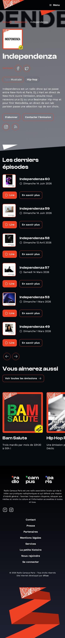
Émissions (21, 22)
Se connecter (30, 561)
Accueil (7, 22)
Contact (31, 519)
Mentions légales (30, 537)
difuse (46, 575)
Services (30, 543)
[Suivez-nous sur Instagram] (11, 510)
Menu (56, 5)
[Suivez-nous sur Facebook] (5, 510)
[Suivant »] (15, 356)
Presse (31, 525)
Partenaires (31, 531)
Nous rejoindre (30, 555)
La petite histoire (30, 549)
